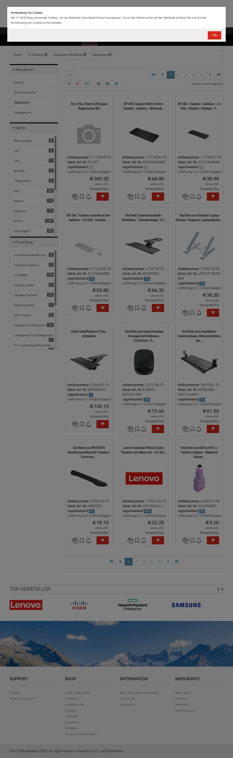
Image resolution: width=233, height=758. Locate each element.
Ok (214, 35)
